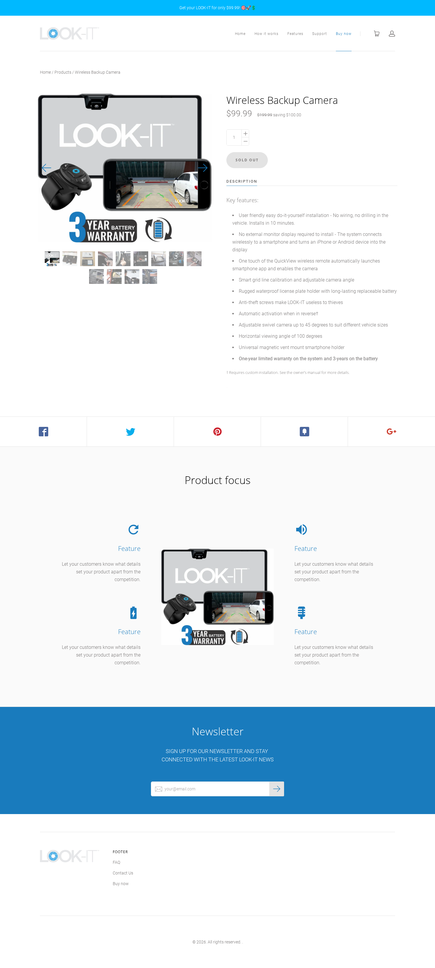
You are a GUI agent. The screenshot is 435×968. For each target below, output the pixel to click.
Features (295, 34)
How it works (266, 34)
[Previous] (47, 168)
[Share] (43, 432)
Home (240, 34)
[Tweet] (130, 432)
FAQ (116, 862)
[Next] (203, 168)
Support (319, 34)
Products (62, 72)
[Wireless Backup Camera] (52, 258)
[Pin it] (217, 432)
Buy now (344, 34)
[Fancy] (304, 432)
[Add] (391, 432)
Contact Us (123, 873)
